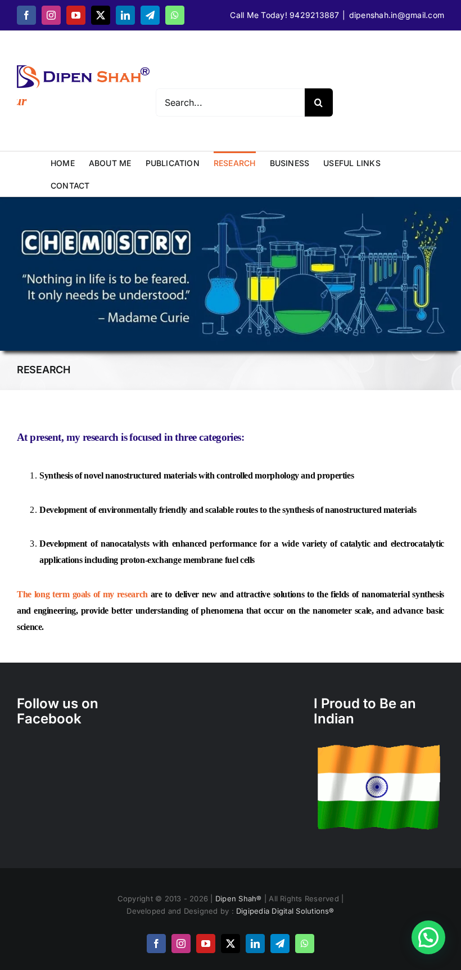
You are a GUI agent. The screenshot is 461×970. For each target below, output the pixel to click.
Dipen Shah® (239, 898)
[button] (428, 937)
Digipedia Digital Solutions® (285, 910)
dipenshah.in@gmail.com (396, 15)
